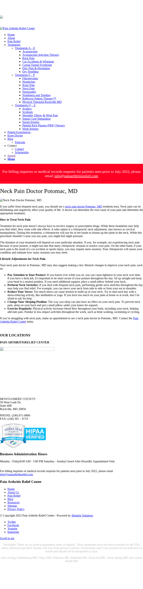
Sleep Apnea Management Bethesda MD (86, 580)
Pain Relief (13, 495)
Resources (13, 502)
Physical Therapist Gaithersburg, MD (95, 567)
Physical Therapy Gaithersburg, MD (40, 570)
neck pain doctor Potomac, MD (83, 206)
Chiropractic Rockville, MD (54, 567)
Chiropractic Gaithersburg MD (18, 567)
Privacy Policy (16, 509)
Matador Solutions (82, 515)
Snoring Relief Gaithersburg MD (40, 580)
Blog (10, 499)
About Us (13, 492)
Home (11, 489)
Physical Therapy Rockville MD (83, 570)
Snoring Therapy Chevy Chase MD (90, 574)
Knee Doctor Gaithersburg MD (92, 577)
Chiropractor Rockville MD (81, 584)
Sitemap (12, 505)
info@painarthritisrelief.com (76, 176)
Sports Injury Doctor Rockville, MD (45, 574)
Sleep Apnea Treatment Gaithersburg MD (47, 577)
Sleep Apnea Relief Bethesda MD (43, 584)
